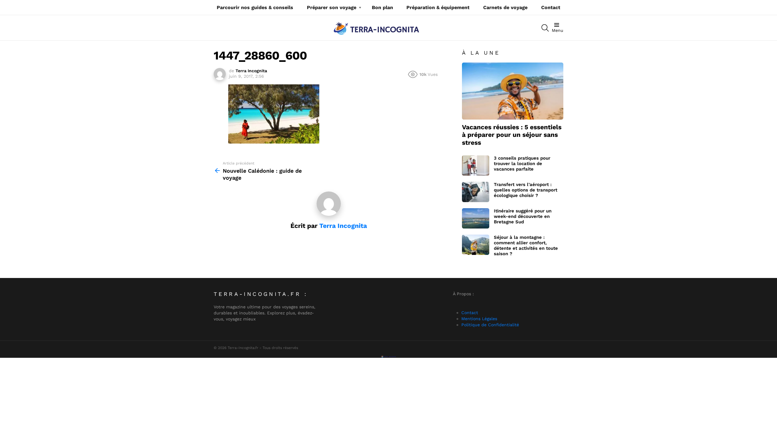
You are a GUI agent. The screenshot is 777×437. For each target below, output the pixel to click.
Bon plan (382, 7)
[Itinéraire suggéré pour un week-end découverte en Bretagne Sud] (475, 218)
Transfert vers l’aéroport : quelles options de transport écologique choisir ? (525, 190)
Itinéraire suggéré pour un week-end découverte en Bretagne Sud (522, 216)
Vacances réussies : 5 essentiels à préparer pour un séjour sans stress (512, 134)
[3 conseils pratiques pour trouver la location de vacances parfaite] (475, 165)
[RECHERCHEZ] (545, 28)
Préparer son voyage (331, 7)
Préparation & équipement (438, 7)
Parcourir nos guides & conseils (255, 7)
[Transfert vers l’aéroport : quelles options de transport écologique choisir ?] (475, 192)
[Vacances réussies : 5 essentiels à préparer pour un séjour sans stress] (512, 91)
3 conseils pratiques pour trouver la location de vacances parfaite (522, 163)
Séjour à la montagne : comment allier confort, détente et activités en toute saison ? (526, 245)
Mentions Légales (479, 318)
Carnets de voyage (505, 7)
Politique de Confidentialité (490, 324)
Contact (550, 7)
